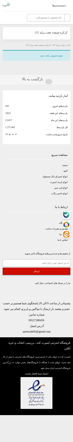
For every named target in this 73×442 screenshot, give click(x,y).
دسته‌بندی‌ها (59, 5)
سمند (65, 165)
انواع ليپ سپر (61, 187)
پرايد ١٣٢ (56, 45)
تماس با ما (63, 240)
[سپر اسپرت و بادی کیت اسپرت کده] (6, 5)
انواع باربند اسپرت (59, 182)
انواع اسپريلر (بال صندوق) (55, 176)
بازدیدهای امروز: (59, 106)
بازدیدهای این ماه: (59, 120)
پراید (63, 45)
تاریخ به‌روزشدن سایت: (56, 134)
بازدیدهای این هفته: (58, 113)
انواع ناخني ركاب (59, 193)
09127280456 (36, 320)
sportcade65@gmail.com (36, 331)
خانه (68, 45)
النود (65, 170)
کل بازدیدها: (62, 127)
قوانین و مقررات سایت (57, 228)
